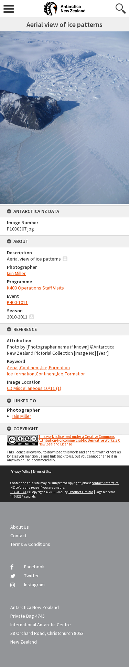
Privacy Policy (20, 471)
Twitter (31, 575)
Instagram (34, 584)
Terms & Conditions (30, 544)
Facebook (34, 566)
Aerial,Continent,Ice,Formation (38, 367)
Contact (18, 535)
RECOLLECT (18, 492)
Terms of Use (42, 471)
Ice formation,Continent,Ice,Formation (46, 374)
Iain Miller (16, 273)
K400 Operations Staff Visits (35, 288)
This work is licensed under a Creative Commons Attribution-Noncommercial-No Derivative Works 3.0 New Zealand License (79, 440)
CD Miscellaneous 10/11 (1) (34, 388)
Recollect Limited (80, 492)
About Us (19, 527)
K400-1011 (17, 302)
